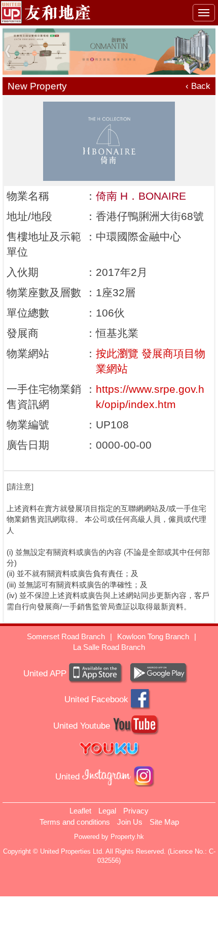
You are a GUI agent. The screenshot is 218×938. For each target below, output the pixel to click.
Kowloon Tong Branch (153, 636)
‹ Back (198, 86)
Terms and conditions (75, 822)
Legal (107, 810)
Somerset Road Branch (66, 636)
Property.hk (127, 836)
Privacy (136, 810)
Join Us (129, 822)
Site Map (164, 822)
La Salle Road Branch (109, 647)
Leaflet (80, 810)
